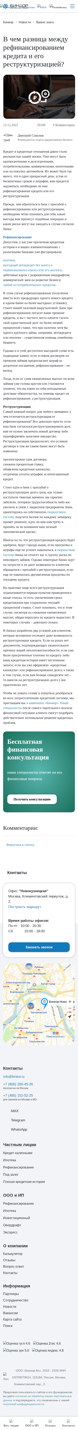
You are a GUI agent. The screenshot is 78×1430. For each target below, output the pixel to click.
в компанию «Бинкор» (42, 703)
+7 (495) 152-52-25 (18, 1095)
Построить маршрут (24, 907)
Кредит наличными (17, 1153)
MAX (15, 1111)
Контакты (13, 1068)
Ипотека (9, 1160)
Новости (9, 1306)
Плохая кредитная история (24, 1182)
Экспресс (10, 1232)
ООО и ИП (13, 1195)
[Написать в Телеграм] (26, 6)
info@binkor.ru (14, 1076)
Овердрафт (12, 1225)
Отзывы (9, 1260)
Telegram (18, 1120)
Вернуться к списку (20, 844)
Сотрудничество (15, 1300)
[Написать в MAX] (41, 6)
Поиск (7, 1326)
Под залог (11, 1174)
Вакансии (10, 1313)
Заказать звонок (39, 947)
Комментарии (64, 125)
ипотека (9, 260)
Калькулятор (12, 1254)
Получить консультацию (32, 799)
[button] (58, 6)
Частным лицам (19, 1144)
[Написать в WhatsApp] (8, 6)
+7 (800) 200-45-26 (18, 1084)
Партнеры (11, 1294)
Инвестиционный (16, 1218)
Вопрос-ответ (13, 1266)
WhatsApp (19, 1129)
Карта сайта (12, 1319)
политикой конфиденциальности (23, 1404)
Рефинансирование (17, 237)
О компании (15, 1246)
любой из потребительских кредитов (29, 285)
